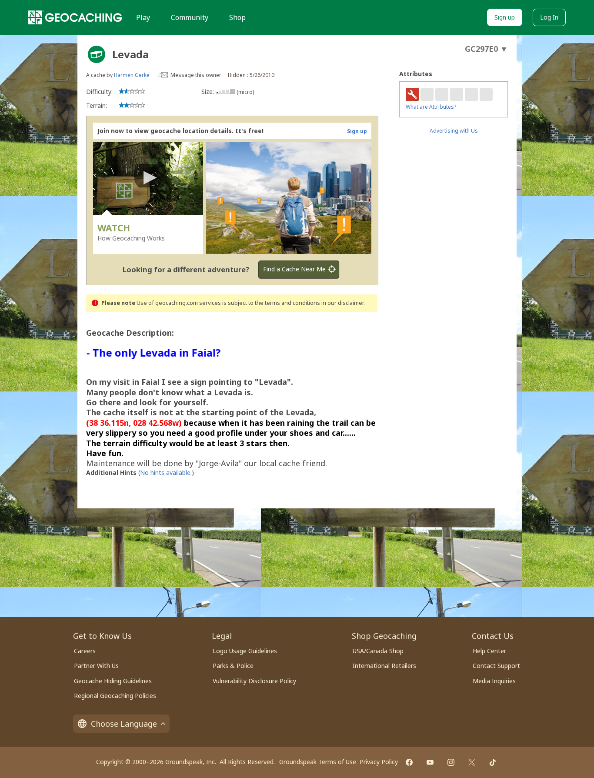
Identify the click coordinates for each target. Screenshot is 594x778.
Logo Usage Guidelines (245, 651)
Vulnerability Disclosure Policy (254, 681)
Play (143, 17)
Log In (549, 17)
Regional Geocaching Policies (115, 695)
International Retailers (384, 665)
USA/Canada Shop (378, 651)
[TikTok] (492, 762)
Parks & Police (233, 665)
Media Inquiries (494, 681)
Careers (85, 651)
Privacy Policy (379, 762)
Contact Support (496, 665)
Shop (237, 17)
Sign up (504, 17)
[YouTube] (430, 762)
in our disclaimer (342, 303)
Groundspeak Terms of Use (317, 762)
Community (189, 17)
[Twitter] (472, 762)
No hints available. (166, 472)
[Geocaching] (75, 17)
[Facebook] (409, 762)
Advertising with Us (454, 130)
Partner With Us (96, 665)
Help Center (489, 651)
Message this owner (195, 75)
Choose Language (124, 723)
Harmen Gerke (132, 75)
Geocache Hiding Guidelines (113, 681)
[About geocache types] (96, 54)
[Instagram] (451, 762)
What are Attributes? (431, 106)
